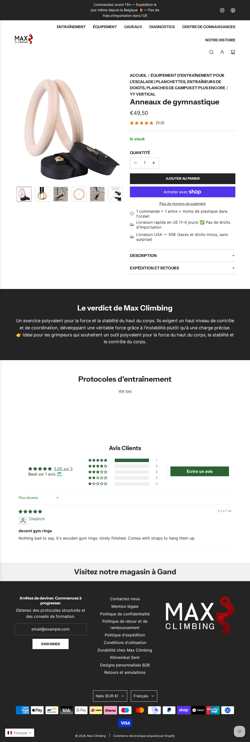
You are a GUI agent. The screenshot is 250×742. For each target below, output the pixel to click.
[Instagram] (222, 10)
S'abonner (50, 644)
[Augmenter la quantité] (153, 162)
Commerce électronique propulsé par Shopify (144, 736)
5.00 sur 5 (63, 468)
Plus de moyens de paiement (182, 203)
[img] (30, 511)
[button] (18, 128)
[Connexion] (222, 52)
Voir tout (125, 391)
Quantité (140, 152)
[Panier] (233, 52)
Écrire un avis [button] (200, 471)
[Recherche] (211, 52)
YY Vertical (143, 94)
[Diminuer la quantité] (135, 162)
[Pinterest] (233, 10)
